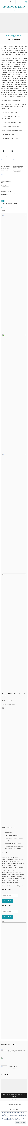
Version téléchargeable (8, 704)
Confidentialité (9, 1107)
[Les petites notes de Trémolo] (6, 177)
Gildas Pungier (15, 874)
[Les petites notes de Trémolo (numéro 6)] (18, 162)
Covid (3, 871)
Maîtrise (4, 878)
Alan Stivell (11, 857)
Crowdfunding (10, 193)
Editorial (20, 872)
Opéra (22, 878)
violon (14, 886)
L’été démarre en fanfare (11, 835)
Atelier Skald (11, 861)
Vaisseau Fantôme (7, 886)
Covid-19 (8, 871)
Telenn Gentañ (18, 884)
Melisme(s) (11, 878)
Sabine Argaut (14, 882)
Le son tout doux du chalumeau (16, 1050)
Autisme (18, 861)
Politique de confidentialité (15, 1119)
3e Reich (4, 857)
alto (16, 857)
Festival (4, 874)
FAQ (17, 1109)
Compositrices (6, 869)
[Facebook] (3, 2)
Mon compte (19, 1107)
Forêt (9, 874)
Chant (13, 863)
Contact (12, 1109)
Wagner (19, 886)
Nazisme (17, 878)
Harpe (4, 876)
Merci (16, 193)
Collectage (20, 867)
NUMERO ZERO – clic (8, 700)
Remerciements (5, 194)
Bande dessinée (6, 863)
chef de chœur (20, 863)
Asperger (4, 861)
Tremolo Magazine (14, 6)
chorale (9, 865)
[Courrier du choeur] (6, 162)
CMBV (15, 867)
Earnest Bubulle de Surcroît (9, 872)
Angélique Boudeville (7, 859)
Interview (18, 876)
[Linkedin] (6, 2)
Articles (9, 191)
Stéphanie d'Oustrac (7, 884)
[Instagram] (13, 2)
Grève (22, 874)
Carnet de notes (12, 1066)
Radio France (5, 882)
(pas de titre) (8, 832)
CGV (20, 1105)
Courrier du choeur (6, 166)
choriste (14, 865)
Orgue (4, 880)
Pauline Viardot (11, 880)
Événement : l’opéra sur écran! (13, 843)
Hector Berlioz (11, 876)
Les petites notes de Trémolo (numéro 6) (18, 166)
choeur (4, 865)
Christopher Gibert (7, 867)
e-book (14, 871)
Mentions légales (12, 1105)
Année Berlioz (18, 859)
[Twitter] (10, 2)
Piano (17, 880)
